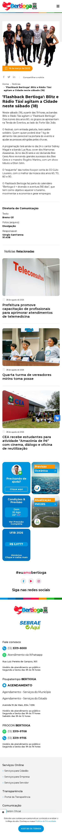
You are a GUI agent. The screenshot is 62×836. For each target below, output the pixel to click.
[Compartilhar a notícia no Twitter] (8, 77)
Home (5, 84)
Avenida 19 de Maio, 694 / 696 (21, 710)
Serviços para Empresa (17, 776)
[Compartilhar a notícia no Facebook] (3, 77)
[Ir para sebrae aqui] (31, 625)
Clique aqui (16, 489)
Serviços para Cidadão (16, 770)
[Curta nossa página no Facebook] (23, 581)
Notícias (16, 84)
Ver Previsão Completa (16, 523)
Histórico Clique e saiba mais (16, 556)
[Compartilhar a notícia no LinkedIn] (14, 77)
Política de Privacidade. (45, 821)
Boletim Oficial (12, 811)
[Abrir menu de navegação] (58, 6)
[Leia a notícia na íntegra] (31, 289)
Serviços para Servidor (16, 782)
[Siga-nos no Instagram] (38, 581)
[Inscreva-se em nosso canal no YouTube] (31, 581)
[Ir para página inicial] (19, 6)
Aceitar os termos (31, 828)
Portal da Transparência (17, 797)
